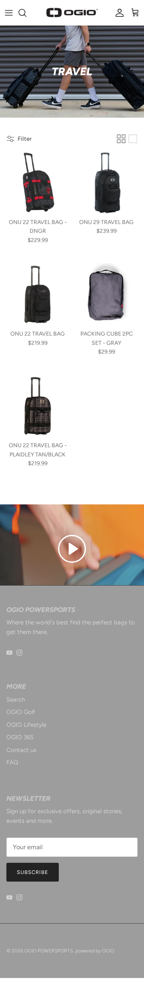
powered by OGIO (94, 951)
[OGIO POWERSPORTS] (72, 12)
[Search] (26, 13)
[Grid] (121, 139)
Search (15, 699)
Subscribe (32, 872)
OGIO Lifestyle (26, 724)
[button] (72, 549)
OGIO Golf (20, 712)
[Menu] (9, 13)
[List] (133, 139)
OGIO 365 (20, 737)
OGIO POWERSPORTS (48, 951)
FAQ (12, 762)
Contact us (21, 750)
